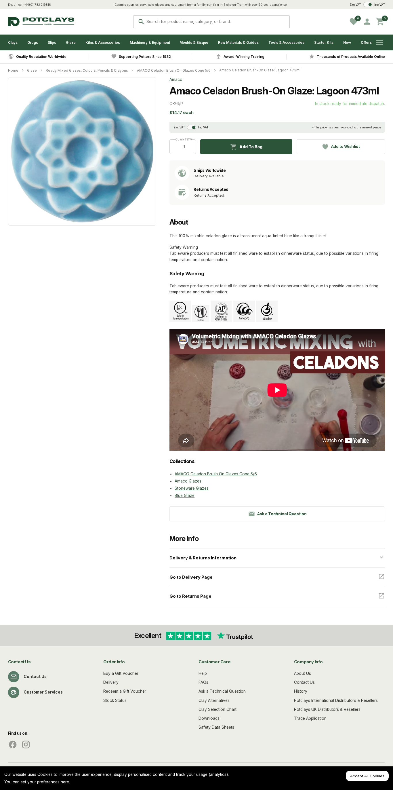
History (300, 691)
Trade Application (310, 718)
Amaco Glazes (188, 481)
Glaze (71, 42)
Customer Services (43, 692)
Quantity (182, 139)
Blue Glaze (184, 495)
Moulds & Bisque (194, 42)
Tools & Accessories (286, 42)
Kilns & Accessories (102, 42)
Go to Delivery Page (191, 577)
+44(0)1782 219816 (37, 4)
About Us (302, 673)
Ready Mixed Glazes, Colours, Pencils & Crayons (87, 70)
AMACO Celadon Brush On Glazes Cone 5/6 (174, 70)
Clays (13, 42)
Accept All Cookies (367, 776)
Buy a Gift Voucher (120, 673)
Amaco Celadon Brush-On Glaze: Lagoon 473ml (259, 70)
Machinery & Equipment (150, 42)
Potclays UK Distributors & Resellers (327, 709)
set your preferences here (45, 782)
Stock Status (115, 700)
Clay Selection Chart (217, 709)
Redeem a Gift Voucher (124, 691)
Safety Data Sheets (216, 727)
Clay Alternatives (214, 700)
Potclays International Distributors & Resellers (336, 700)
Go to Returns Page (190, 596)
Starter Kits (323, 42)
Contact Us (35, 676)
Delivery (111, 682)
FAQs (203, 682)
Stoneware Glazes (192, 488)
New (347, 42)
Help (203, 673)
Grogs (32, 42)
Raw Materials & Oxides (238, 42)
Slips (52, 42)
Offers (366, 42)
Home (13, 70)
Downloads (209, 718)
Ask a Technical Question (222, 691)
